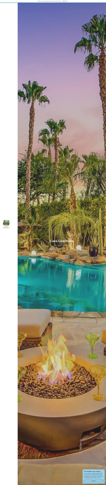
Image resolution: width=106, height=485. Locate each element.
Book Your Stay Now (57, 249)
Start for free (64, 1)
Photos (70, 249)
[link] (6, 224)
